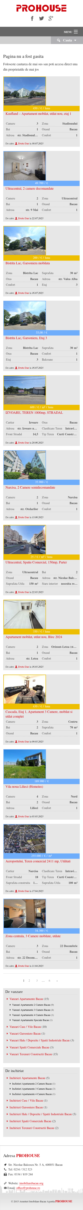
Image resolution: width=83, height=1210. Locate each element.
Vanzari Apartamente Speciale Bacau (30, 1020)
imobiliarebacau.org (31, 1183)
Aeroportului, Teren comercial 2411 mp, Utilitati (38, 861)
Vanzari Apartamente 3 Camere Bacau (31, 1009)
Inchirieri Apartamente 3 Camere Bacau (32, 1088)
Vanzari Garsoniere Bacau (25, 1033)
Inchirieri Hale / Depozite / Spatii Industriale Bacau (41, 1114)
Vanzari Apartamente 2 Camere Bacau (31, 1004)
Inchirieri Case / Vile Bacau (26, 1100)
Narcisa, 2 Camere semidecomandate (30, 487)
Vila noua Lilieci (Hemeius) (24, 786)
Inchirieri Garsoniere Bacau (26, 1107)
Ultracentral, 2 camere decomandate (30, 188)
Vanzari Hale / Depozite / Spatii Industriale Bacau (40, 1040)
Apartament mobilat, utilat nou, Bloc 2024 (34, 636)
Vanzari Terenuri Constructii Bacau (31, 1054)
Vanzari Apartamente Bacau (26, 999)
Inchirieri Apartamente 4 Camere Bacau (32, 1094)
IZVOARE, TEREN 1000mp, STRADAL (34, 412)
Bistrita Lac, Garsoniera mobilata (28, 263)
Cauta (67, 40)
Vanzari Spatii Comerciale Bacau (29, 1047)
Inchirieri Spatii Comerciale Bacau (30, 1121)
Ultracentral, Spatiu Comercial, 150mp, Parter (36, 562)
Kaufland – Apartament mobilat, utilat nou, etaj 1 (38, 113)
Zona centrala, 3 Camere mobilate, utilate (33, 936)
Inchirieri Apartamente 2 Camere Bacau (32, 1083)
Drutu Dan (23, 143)
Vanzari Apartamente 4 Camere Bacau (31, 1015)
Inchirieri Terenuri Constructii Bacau (32, 1128)
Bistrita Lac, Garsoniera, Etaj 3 (26, 338)
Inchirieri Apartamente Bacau (27, 1078)
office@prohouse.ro (28, 1188)
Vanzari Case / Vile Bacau (25, 1027)
